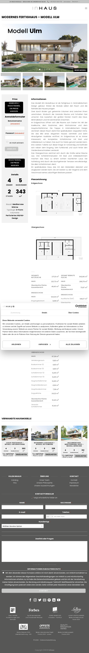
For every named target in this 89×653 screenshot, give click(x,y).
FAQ (14, 483)
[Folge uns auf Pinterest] (49, 600)
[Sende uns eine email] (44, 600)
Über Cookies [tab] (73, 313)
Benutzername (15, 122)
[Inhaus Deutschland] (44, 8)
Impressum (74, 483)
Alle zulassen (73, 344)
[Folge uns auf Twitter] (39, 600)
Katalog (15, 480)
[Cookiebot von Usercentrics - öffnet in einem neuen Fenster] (77, 306)
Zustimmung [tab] (15, 313)
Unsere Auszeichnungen (44, 485)
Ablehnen (16, 344)
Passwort (15, 133)
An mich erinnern (16, 143)
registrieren (10, 454)
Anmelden (67, 2)
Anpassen (43, 344)
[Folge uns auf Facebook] (30, 600)
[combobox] (49, 517)
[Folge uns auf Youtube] (58, 600)
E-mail (22, 512)
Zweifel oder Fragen (44, 538)
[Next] (83, 48)
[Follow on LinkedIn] (53, 600)
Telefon (66, 512)
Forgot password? (15, 155)
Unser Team (44, 480)
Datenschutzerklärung (48, 640)
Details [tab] (44, 313)
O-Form (19, 210)
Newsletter (74, 485)
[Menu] (86, 8)
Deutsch (75, 1)
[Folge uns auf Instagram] (35, 600)
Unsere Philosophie (44, 483)
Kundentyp (44, 521)
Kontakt (74, 480)
